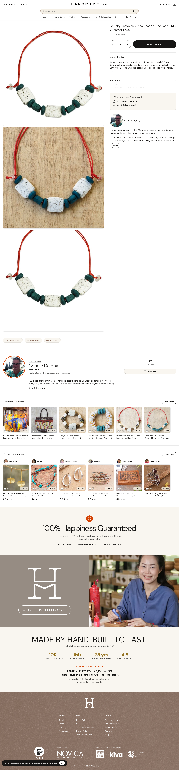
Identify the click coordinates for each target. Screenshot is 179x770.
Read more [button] (115, 71)
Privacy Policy (82, 731)
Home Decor (59, 17)
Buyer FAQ (80, 720)
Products (150, 364)
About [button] (108, 715)
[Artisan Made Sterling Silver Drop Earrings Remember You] (72, 478)
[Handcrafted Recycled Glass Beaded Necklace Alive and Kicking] (157, 420)
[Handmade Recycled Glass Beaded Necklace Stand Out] (129, 420)
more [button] (115, 145)
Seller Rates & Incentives (87, 727)
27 (150, 361)
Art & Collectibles (103, 17)
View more (169, 454)
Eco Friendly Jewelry (12, 340)
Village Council (111, 727)
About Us (23, 4)
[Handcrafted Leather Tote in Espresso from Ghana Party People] (16, 420)
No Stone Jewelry (33, 340)
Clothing (73, 17)
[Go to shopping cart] (174, 4)
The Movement (111, 720)
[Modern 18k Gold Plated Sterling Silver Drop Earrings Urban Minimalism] (16, 478)
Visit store (169, 402)
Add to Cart (154, 44)
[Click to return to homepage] (89, 4)
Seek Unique (47, 610)
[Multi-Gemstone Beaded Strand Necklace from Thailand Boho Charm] (44, 478)
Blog (107, 735)
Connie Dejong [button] (132, 120)
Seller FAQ (80, 724)
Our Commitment (112, 724)
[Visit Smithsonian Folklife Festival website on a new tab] (100, 754)
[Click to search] (135, 11)
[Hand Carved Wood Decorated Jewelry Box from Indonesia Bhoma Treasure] (129, 478)
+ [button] (127, 44)
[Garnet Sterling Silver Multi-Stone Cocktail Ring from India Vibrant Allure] (157, 478)
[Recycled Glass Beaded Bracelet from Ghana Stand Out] (72, 420)
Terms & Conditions (84, 735)
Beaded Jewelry (52, 340)
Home (61, 724)
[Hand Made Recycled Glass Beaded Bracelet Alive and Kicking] (101, 420)
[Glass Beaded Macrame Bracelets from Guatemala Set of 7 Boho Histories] (101, 478)
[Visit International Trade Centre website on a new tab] (136, 754)
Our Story (109, 731)
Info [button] (78, 715)
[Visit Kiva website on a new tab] (116, 754)
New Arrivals (131, 17)
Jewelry (46, 17)
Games (118, 17)
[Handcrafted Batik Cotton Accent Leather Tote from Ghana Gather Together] (44, 420)
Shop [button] (61, 715)
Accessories (86, 17)
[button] (9, 4)
